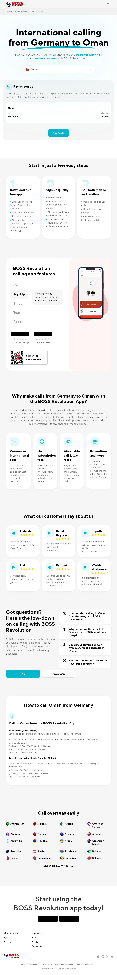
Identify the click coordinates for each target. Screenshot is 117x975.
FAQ (22, 674)
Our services (11, 933)
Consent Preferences (84, 964)
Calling (7, 938)
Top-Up (7, 942)
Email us (35, 942)
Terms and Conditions (28, 964)
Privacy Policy (46, 964)
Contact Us (59, 674)
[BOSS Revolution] (14, 4)
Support (37, 933)
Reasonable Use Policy (64, 964)
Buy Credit (58, 133)
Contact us (37, 946)
